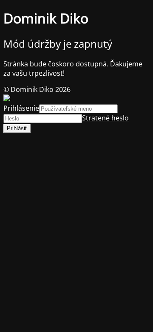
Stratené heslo (105, 118)
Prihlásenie (21, 108)
